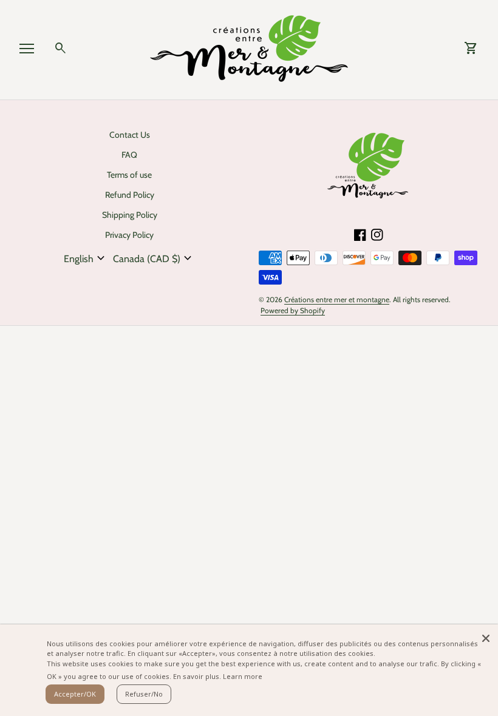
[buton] (86, 258)
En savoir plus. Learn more (217, 676)
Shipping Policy (129, 214)
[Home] (249, 47)
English (86, 258)
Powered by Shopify (293, 310)
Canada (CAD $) (154, 258)
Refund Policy (129, 194)
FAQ (129, 154)
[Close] (486, 636)
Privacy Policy (129, 234)
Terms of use (129, 174)
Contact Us (129, 134)
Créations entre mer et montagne (336, 299)
